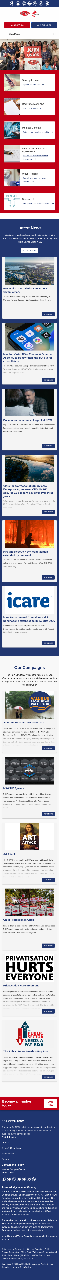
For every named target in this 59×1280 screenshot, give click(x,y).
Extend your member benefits (36, 132)
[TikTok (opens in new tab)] (41, 3)
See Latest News (29, 250)
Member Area (17, 25)
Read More (48, 314)
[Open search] (54, 34)
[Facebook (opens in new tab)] (12, 3)
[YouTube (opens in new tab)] (35, 3)
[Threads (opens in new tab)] (47, 3)
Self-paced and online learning (36, 203)
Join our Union (44, 25)
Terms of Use (8, 1153)
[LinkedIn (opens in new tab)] (29, 3)
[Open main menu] (5, 34)
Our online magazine (32, 108)
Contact (5, 1142)
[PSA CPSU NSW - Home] (29, 13)
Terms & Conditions (11, 1148)
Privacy (5, 1159)
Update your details (31, 84)
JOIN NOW (50, 1103)
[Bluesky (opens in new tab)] (18, 3)
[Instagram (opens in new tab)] (24, 3)
